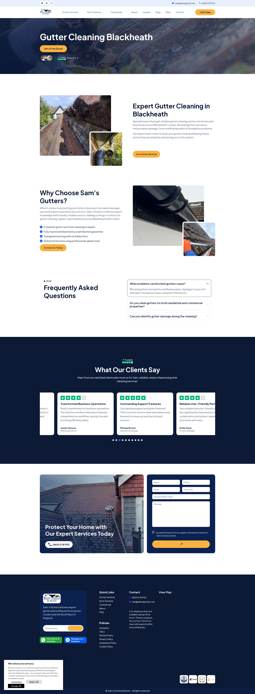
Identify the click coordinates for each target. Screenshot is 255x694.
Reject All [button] (33, 682)
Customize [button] (16, 682)
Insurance (104, 628)
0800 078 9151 (208, 3)
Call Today (205, 12)
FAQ (101, 612)
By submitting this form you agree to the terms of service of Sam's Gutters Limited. (182, 534)
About (102, 608)
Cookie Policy (106, 646)
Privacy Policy (106, 639)
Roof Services (106, 601)
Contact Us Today (53, 247)
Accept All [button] (16, 686)
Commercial (105, 604)
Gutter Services (107, 597)
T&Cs (102, 631)
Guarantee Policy (107, 643)
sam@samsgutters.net (185, 3)
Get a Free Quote (53, 48)
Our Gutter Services (146, 154)
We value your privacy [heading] (21, 663)
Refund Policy (106, 635)
